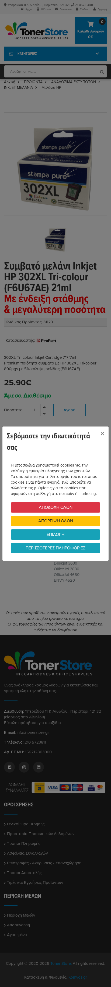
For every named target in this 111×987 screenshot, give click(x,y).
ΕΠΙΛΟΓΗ (55, 534)
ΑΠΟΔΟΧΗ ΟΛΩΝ (55, 507)
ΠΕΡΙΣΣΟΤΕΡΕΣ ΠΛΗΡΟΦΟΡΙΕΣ (55, 548)
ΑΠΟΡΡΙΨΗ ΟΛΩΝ (55, 521)
